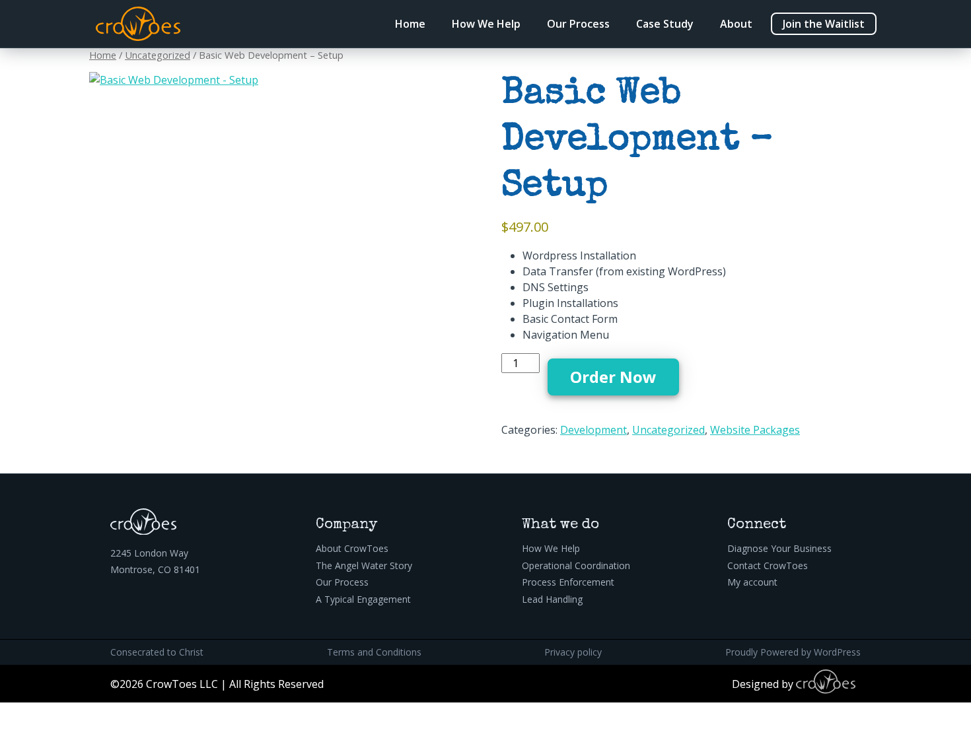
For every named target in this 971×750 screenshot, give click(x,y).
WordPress (837, 652)
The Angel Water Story (364, 565)
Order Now (613, 377)
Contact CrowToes (767, 565)
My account (752, 582)
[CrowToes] (138, 24)
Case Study (665, 24)
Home (410, 24)
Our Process (578, 24)
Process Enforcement (568, 582)
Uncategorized (157, 54)
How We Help (486, 24)
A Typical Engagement (363, 599)
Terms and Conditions (374, 652)
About (736, 24)
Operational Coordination (576, 565)
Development (593, 430)
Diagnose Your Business (779, 548)
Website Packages (755, 430)
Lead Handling (552, 599)
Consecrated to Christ (156, 652)
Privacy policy (573, 652)
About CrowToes (352, 548)
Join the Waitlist (824, 24)
